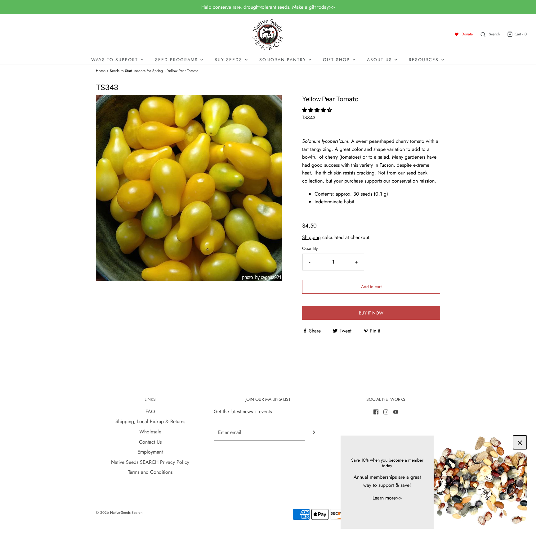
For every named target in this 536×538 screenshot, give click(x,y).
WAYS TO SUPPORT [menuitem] (114, 60)
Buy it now (371, 313)
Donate (467, 34)
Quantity (310, 248)
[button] (317, 110)
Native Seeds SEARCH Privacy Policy (150, 462)
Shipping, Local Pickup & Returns (150, 421)
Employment (150, 451)
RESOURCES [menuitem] (424, 60)
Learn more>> (387, 497)
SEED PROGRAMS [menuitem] (176, 60)
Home (100, 71)
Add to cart (371, 286)
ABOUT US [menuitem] (379, 60)
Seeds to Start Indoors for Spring (136, 71)
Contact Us (150, 441)
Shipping (311, 237)
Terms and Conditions (150, 472)
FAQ (150, 411)
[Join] (313, 432)
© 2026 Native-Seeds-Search (119, 512)
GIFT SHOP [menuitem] (336, 60)
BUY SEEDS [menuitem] (228, 60)
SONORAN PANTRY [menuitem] (282, 60)
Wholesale (150, 431)
